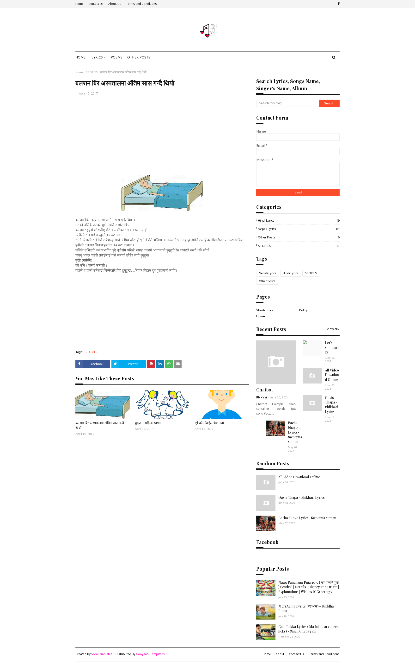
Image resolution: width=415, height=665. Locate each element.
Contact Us (96, 4)
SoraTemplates (101, 654)
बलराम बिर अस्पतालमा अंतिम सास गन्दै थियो (99, 425)
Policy (303, 310)
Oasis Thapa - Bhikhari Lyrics (331, 404)
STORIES (92, 72)
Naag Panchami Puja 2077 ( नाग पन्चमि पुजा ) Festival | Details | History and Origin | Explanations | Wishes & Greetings (308, 587)
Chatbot (264, 390)
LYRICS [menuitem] (97, 57)
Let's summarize (332, 347)
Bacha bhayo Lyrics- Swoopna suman (295, 432)
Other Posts (299, 237)
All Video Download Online (332, 375)
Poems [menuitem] (116, 57)
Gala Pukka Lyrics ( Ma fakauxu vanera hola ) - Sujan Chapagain (308, 629)
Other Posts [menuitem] (138, 57)
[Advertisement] (162, 136)
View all (332, 329)
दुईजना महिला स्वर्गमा (148, 422)
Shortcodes (264, 310)
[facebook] (338, 4)
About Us (114, 4)
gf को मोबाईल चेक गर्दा (209, 422)
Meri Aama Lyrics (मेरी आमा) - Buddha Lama (306, 608)
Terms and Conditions (141, 4)
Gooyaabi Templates (150, 654)
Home (79, 4)
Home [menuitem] (80, 57)
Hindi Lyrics (299, 220)
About (280, 654)
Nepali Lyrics (299, 229)
